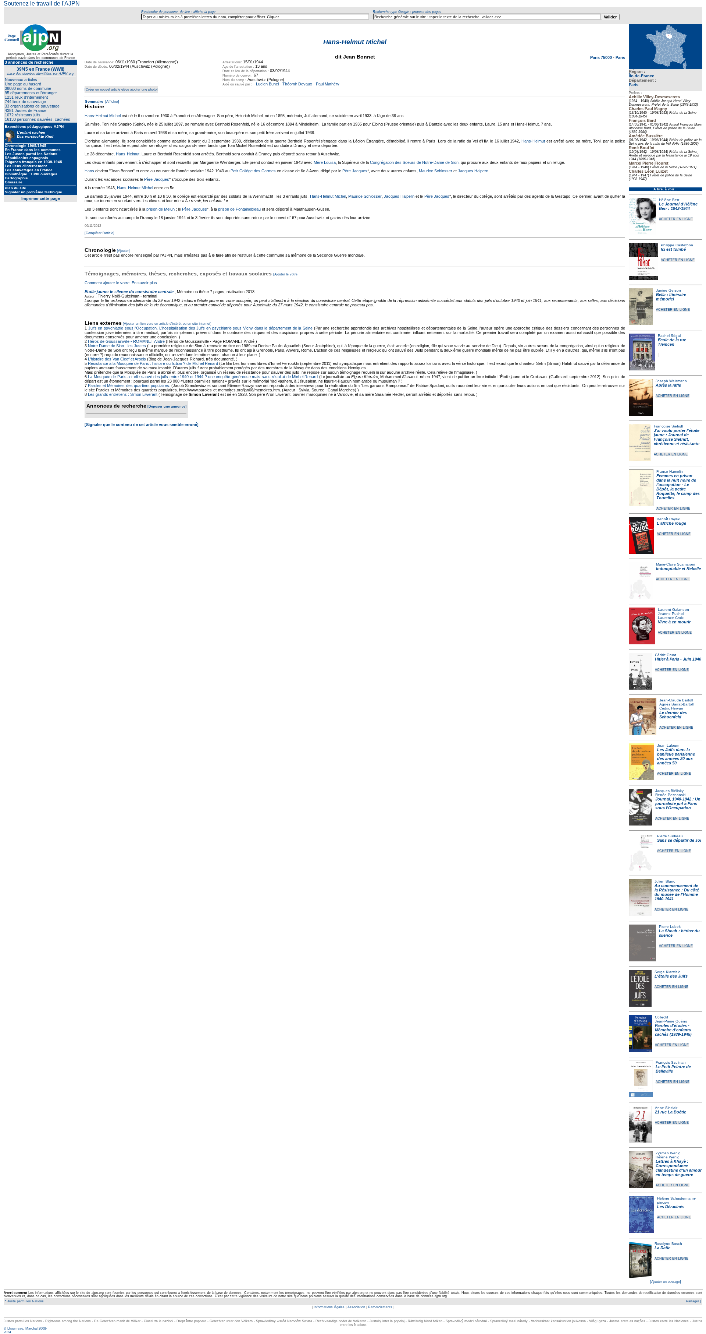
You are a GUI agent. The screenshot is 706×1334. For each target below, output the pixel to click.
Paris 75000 (601, 57)
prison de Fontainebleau (239, 209)
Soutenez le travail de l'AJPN (42, 3)
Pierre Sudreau (670, 836)
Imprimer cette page (40, 198)
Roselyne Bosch (668, 1244)
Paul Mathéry (327, 84)
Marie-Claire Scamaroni (675, 564)
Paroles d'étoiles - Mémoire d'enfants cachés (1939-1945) (673, 1029)
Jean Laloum (668, 745)
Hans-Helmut (533, 141)
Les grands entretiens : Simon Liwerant (122, 394)
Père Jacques (354, 171)
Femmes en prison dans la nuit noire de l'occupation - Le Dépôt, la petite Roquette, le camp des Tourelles (678, 487)
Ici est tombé (673, 249)
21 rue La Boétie (670, 1112)
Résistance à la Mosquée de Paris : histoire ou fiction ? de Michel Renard (153, 363)
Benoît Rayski (668, 519)
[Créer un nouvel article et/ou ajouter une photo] (121, 89)
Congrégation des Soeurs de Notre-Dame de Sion (414, 162)
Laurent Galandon (673, 610)
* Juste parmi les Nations (24, 1301)
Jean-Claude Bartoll (676, 700)
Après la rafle (668, 385)
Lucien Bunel (267, 84)
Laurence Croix (671, 618)
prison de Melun (160, 209)
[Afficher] (111, 101)
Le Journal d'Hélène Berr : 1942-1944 (678, 206)
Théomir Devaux (297, 84)
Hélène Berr (669, 200)
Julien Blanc (665, 881)
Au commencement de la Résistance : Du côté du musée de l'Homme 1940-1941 (677, 892)
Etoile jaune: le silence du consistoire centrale (129, 291)
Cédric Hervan (671, 708)
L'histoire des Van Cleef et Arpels (117, 359)
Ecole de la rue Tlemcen (672, 342)
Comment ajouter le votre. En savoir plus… (123, 283)
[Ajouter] (123, 251)
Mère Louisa (325, 162)
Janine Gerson (668, 290)
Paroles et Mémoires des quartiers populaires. (129, 385)
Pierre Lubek (670, 927)
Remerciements (380, 1307)
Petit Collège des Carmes (253, 171)
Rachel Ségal (669, 336)
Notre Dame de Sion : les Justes (117, 346)
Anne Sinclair (666, 1108)
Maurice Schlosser (435, 171)
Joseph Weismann (671, 381)
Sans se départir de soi (679, 840)
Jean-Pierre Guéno (671, 1021)
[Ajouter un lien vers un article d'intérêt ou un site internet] (167, 323)
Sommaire (94, 101)
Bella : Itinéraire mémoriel (671, 296)
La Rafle (662, 1248)
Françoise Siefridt (668, 426)
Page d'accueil (11, 38)
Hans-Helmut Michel (103, 115)
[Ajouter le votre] (286, 274)
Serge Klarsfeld (668, 972)
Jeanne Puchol (671, 614)
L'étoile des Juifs (671, 976)
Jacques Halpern (473, 171)
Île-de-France (641, 76)
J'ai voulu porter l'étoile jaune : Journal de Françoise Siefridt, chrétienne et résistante (676, 437)
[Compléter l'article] (99, 233)
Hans (89, 171)
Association (356, 1307)
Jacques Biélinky (669, 791)
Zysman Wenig (668, 1153)
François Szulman (671, 1062)
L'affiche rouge (671, 523)
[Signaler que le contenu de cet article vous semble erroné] (142, 424)
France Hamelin (669, 471)
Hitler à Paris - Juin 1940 (678, 659)
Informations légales (329, 1307)
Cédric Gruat (665, 655)
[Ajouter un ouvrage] (665, 1282)
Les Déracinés (670, 1206)
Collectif (661, 1017)
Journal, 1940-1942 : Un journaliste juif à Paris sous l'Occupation (677, 803)
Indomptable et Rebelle (678, 568)
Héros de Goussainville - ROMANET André (126, 341)
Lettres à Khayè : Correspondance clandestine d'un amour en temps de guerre (679, 1168)
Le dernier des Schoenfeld (673, 714)
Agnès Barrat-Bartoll (676, 704)
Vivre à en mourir (674, 622)
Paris (633, 84)
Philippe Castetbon (677, 245)
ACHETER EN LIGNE (676, 219)
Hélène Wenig (668, 1157)
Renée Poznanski (670, 795)
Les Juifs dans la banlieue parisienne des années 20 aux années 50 (676, 756)
